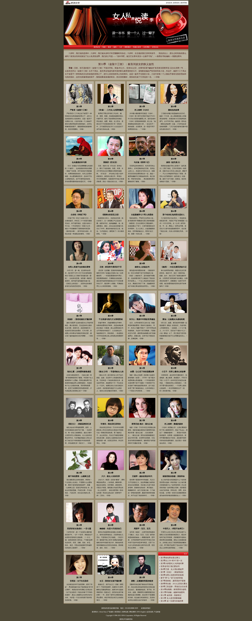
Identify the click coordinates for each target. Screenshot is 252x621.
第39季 (142, 264)
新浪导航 (184, 3)
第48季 (110, 159)
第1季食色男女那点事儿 (170, 558)
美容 (109, 47)
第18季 (173, 525)
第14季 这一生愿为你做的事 (172, 601)
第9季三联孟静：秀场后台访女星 (174, 587)
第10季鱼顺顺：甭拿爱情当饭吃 (173, 589)
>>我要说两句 (176, 56)
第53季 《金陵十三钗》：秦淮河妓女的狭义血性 (126, 64)
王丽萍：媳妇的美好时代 (142, 476)
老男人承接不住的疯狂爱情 (79, 267)
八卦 (120, 47)
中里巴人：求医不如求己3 (173, 529)
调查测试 (127, 47)
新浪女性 (97, 47)
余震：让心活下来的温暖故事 (142, 372)
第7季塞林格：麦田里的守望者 (173, 581)
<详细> (81, 129)
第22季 (173, 473)
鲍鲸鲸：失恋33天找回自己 (111, 529)
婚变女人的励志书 (142, 267)
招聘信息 (125, 612)
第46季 (173, 159)
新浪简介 (95, 612)
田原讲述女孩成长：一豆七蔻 (79, 529)
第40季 (110, 264)
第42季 (173, 211)
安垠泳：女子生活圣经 (79, 581)
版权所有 (129, 619)
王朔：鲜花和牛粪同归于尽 (111, 267)
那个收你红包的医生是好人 (174, 215)
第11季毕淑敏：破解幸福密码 (173, 592)
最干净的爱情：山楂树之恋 (79, 476)
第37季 (79, 316)
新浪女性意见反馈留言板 (110, 608)
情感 (104, 47)
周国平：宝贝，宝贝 (142, 529)
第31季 (142, 368)
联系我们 (118, 612)
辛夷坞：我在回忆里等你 (111, 424)
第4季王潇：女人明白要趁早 (172, 569)
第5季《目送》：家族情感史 (172, 572)
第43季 (142, 211)
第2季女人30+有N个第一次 (171, 561)
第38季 (173, 264)
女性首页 (169, 3)
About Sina (102, 612)
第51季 (142, 107)
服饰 (115, 47)
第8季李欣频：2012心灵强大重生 (174, 584)
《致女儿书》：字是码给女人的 (111, 372)
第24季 (110, 473)
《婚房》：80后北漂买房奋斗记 (174, 267)
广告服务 (110, 612)
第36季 (110, 316)
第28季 (110, 421)
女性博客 (146, 47)
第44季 (110, 211)
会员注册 (150, 612)
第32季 (110, 368)
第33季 (79, 368)
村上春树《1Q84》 (142, 110)
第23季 (142, 473)
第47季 (142, 159)
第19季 (142, 525)
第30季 (173, 368)
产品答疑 (157, 612)
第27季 (142, 421)
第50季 (173, 107)
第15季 (142, 578)
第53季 (79, 107)
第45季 (79, 211)
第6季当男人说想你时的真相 (172, 575)
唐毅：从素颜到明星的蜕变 (142, 581)
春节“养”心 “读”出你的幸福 (172, 578)
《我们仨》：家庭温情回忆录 (79, 424)
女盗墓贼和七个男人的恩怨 (142, 215)
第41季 (79, 264)
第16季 (110, 578)
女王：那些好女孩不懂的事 (111, 581)
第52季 (110, 107)
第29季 (79, 421)
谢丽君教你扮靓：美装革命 (174, 476)
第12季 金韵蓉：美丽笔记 (171, 595)
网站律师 (132, 612)
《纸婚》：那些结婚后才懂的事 (79, 319)
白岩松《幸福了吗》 (79, 215)
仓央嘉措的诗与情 (79, 162)
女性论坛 (155, 47)
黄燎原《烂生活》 (110, 162)
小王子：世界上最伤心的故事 (174, 372)
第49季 (79, 159)
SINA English (141, 612)
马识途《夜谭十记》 (142, 162)
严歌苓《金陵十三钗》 (79, 110)
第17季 (79, 578)
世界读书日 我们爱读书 (170, 566)
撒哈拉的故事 (173, 110)
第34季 (173, 316)
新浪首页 (176, 3)
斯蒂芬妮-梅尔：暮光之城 (142, 424)
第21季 (79, 525)
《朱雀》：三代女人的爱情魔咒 (111, 110)
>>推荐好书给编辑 (162, 56)
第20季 (110, 525)
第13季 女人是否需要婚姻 (171, 598)
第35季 (142, 316)
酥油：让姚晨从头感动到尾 (174, 319)
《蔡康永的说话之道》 (110, 215)
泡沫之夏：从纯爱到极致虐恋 (79, 372)
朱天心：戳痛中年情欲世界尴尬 (142, 319)
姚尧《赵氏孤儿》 (173, 162)
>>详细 (156, 77)
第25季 (79, 473)
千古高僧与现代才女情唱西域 (111, 319)
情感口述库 (137, 47)
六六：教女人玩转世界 (110, 476)
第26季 (173, 421)
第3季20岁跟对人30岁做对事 (172, 563)
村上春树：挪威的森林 (173, 424)
